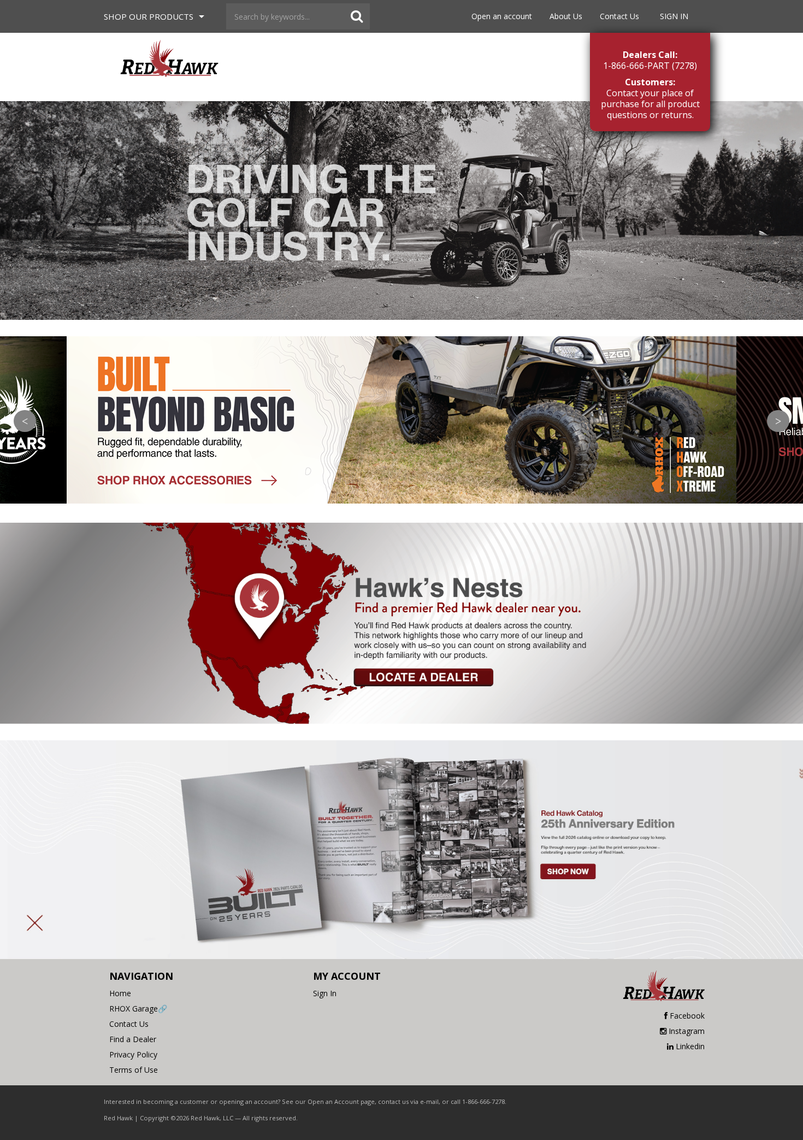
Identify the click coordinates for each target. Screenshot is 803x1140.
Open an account (501, 16)
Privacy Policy (133, 1054)
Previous (25, 421)
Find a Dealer (132, 1039)
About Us (566, 16)
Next (778, 421)
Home (120, 993)
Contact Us (619, 16)
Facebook (687, 1015)
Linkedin (690, 1046)
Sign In (674, 16)
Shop (148, 16)
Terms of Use (133, 1070)
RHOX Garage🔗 (138, 1008)
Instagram (687, 1031)
